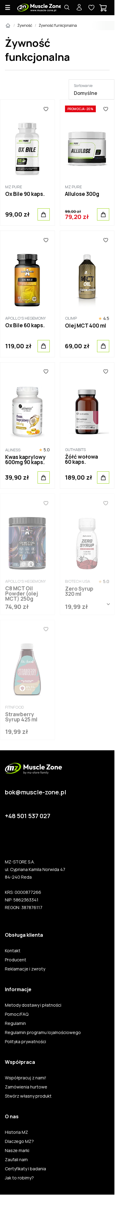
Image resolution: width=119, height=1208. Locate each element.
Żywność (24, 25)
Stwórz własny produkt (28, 1096)
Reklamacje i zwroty (25, 969)
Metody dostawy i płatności (33, 1005)
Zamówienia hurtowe (26, 1087)
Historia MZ (16, 1132)
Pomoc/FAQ (16, 1014)
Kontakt (12, 951)
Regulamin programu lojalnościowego (43, 1032)
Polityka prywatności (25, 1042)
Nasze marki (17, 1150)
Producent (15, 960)
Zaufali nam (16, 1160)
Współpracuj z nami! (25, 1078)
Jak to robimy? (19, 1178)
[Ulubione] (45, 109)
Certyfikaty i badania (25, 1169)
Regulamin (15, 1023)
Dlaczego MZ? (19, 1141)
